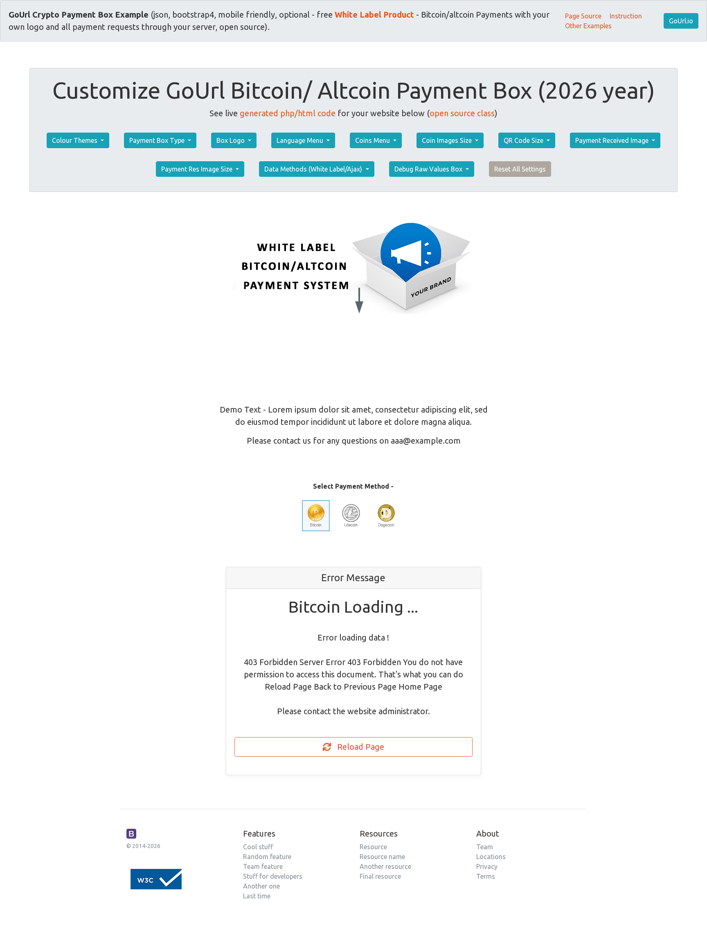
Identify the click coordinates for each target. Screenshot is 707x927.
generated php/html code (287, 113)
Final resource (380, 876)
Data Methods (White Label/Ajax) (314, 169)
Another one (261, 886)
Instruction (626, 16)
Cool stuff (258, 846)
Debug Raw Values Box (429, 169)
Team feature (263, 866)
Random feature (267, 856)
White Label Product (374, 14)
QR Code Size (524, 140)
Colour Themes (75, 140)
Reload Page (357, 746)
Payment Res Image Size (197, 169)
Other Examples (588, 25)
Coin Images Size (447, 140)
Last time (256, 896)
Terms (485, 876)
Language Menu (301, 140)
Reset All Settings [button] (520, 169)
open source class (462, 113)
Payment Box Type (157, 140)
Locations (491, 856)
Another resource (385, 866)
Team (484, 846)
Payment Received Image (612, 140)
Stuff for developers (272, 876)
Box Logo (231, 140)
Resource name (382, 856)
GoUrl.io (681, 21)
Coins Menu (373, 140)
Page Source (583, 16)
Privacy (487, 866)
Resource (373, 846)
